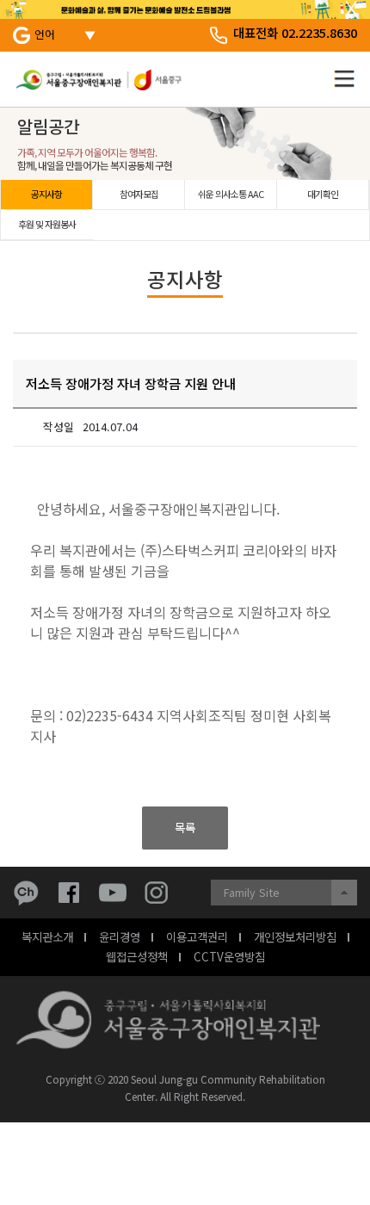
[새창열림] (30, 892)
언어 (44, 34)
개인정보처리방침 (295, 936)
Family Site (252, 892)
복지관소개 (47, 936)
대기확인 (322, 194)
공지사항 (46, 194)
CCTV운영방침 (229, 956)
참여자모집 (139, 194)
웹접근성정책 (137, 956)
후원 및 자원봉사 (47, 224)
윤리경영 (119, 936)
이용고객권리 (197, 936)
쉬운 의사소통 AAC (230, 194)
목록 (185, 827)
